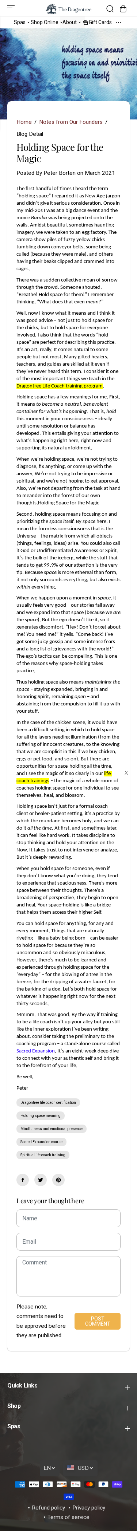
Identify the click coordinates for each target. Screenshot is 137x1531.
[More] (118, 22)
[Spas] (28, 22)
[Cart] (123, 8)
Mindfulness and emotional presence (51, 1129)
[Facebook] (22, 1180)
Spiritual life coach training (42, 1155)
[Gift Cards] (86, 22)
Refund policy (48, 1507)
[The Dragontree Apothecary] (68, 9)
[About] (80, 22)
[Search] (110, 8)
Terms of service (68, 1517)
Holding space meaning (40, 1116)
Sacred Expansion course (41, 1142)
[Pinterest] (58, 1180)
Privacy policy (88, 1507)
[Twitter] (40, 1180)
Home (24, 122)
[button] (11, 8)
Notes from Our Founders (71, 122)
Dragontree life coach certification (48, 1103)
